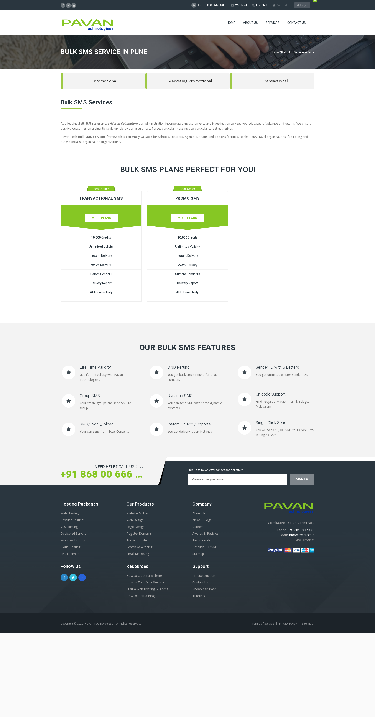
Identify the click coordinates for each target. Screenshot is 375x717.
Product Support (203, 576)
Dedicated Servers (73, 533)
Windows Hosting (73, 540)
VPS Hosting (69, 527)
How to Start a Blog (141, 596)
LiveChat (261, 5)
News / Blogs (201, 520)
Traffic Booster (137, 540)
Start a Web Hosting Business (147, 589)
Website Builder (137, 513)
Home (231, 23)
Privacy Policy (288, 623)
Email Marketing (138, 554)
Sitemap (198, 554)
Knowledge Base (204, 589)
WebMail (241, 5)
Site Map (307, 623)
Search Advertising (139, 547)
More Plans (101, 218)
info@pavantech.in (301, 535)
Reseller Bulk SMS (205, 547)
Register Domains (139, 533)
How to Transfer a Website (145, 582)
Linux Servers (70, 554)
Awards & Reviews (205, 533)
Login (303, 5)
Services (273, 23)
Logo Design (136, 527)
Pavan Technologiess (99, 623)
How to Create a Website (144, 576)
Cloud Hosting (70, 547)
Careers (197, 527)
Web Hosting (70, 513)
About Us (250, 23)
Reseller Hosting (72, 520)
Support (282, 5)
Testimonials (201, 540)
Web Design (135, 520)
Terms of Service (263, 623)
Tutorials (198, 596)
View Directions (305, 540)
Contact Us (296, 23)
